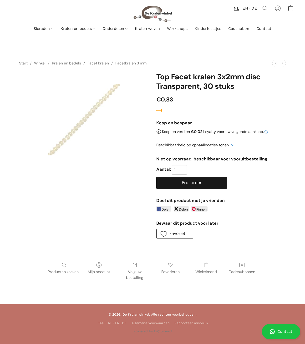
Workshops (177, 28)
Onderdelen (113, 28)
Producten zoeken (63, 271)
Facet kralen (98, 63)
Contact (263, 28)
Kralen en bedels (77, 28)
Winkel (40, 63)
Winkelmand (206, 271)
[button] (281, 331)
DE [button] (254, 8)
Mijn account (99, 271)
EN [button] (245, 8)
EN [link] (117, 323)
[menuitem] (275, 63)
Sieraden (42, 28)
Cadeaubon (238, 28)
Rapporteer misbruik (191, 323)
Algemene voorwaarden (151, 323)
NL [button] (236, 8)
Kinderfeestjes (208, 28)
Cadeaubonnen (242, 271)
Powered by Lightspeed (152, 331)
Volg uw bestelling (134, 274)
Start (23, 63)
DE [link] (124, 323)
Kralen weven (147, 28)
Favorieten (170, 271)
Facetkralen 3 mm (131, 63)
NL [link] (110, 323)
